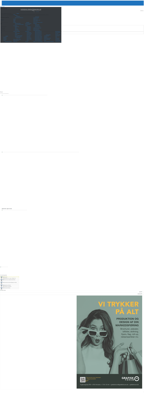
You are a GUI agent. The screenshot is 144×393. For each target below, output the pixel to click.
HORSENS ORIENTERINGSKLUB (31, 9)
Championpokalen (29, 32)
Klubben (18, 13)
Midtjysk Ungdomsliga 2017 (38, 40)
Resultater (14, 22)
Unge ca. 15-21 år (35, 21)
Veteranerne (26, 41)
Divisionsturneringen (29, 33)
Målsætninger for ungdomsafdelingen (37, 41)
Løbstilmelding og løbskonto (8, 41)
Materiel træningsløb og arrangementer (49, 41)
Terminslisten (5, 39)
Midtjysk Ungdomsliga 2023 (38, 33)
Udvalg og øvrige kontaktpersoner (19, 17)
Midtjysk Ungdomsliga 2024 (38, 32)
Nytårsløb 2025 (28, 36)
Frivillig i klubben (48, 34)
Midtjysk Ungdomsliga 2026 (36, 30)
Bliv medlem (56, 33)
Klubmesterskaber (29, 34)
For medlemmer (15, 25)
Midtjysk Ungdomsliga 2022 (38, 34)
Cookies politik (18, 37)
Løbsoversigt (4, 38)
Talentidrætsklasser (37, 25)
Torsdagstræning (29, 27)
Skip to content (2, 6)
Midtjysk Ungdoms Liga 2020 (38, 36)
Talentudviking (35, 23)
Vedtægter (16, 34)
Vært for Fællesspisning (47, 39)
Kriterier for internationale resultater (19, 24)
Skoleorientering (57, 35)
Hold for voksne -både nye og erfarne (37, 22)
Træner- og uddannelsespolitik (18, 35)
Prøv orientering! (57, 31)
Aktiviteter (27, 22)
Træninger (26, 25)
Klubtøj (16, 27)
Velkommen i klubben (58, 34)
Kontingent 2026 (17, 26)
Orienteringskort (15, 41)
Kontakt (14, 14)
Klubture (28, 40)
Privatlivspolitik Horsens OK (18, 36)
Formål (16, 32)
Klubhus (14, 21)
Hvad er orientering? (57, 32)
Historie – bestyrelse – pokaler (17, 39)
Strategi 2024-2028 (17, 33)
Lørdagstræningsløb (46, 35)
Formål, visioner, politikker (16, 31)
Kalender (7, 36)
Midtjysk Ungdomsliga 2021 (38, 35)
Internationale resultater (18, 23)
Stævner (45, 40)
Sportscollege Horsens (37, 26)
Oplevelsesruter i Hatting (58, 41)
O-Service (4, 40)
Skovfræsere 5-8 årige (36, 17)
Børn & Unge (37, 16)
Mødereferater (18, 16)
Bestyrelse (16, 15)
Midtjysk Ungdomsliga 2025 (38, 31)
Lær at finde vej (57, 39)
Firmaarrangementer (57, 40)
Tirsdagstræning (29, 26)
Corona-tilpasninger (27, 24)
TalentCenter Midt (37, 24)
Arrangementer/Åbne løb (28, 23)
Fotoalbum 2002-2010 (16, 40)
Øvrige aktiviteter (27, 31)
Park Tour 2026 (28, 35)
